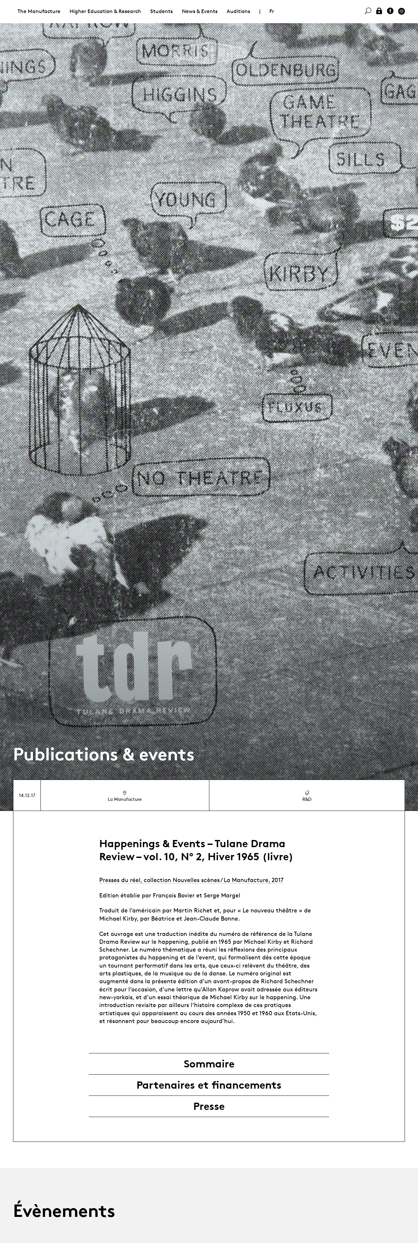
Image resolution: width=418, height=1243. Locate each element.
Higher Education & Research (105, 11)
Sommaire (209, 1064)
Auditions (238, 11)
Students (161, 11)
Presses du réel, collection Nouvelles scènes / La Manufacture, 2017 (191, 879)
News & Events (199, 11)
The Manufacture (39, 11)
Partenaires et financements (209, 1085)
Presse (209, 1106)
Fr (271, 11)
